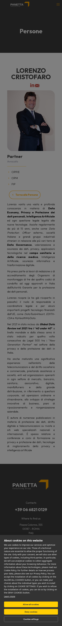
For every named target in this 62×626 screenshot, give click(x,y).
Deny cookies (31, 612)
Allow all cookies (31, 604)
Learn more (9, 596)
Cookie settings (31, 619)
